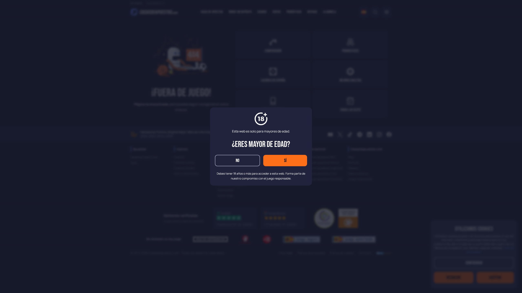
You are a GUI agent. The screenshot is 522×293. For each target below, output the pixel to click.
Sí (285, 160)
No (237, 160)
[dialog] (261, 146)
